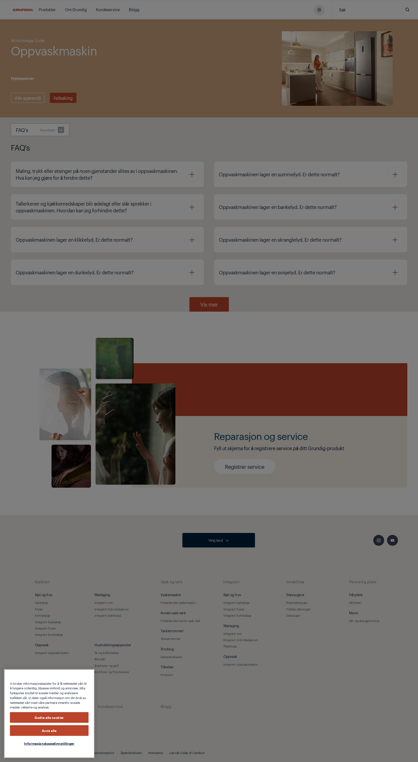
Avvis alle (49, 730)
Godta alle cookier (49, 717)
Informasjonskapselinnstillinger (49, 743)
